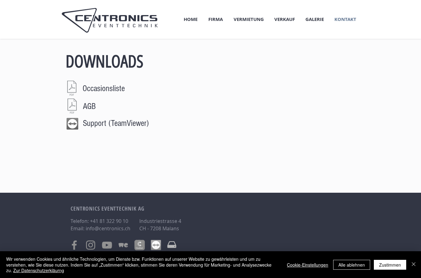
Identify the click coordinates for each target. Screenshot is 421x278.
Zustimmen (390, 265)
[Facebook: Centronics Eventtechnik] (74, 245)
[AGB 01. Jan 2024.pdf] (72, 107)
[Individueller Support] (156, 245)
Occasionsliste (104, 88)
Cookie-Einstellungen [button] (307, 265)
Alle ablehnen (351, 265)
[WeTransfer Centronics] (123, 245)
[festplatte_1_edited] (172, 245)
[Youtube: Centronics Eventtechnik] (107, 245)
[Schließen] (413, 264)
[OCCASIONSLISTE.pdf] (72, 89)
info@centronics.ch (108, 228)
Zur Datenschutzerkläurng (38, 270)
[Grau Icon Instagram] (90, 245)
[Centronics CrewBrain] (139, 245)
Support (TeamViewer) (116, 123)
